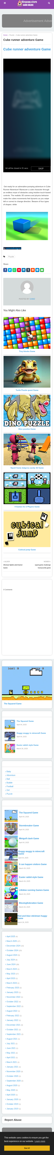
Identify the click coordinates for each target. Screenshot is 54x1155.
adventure (11, 775)
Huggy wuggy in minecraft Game (31, 733)
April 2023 (12, 978)
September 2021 (15, 1034)
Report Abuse (13, 1119)
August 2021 (13, 1039)
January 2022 (13, 1020)
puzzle (9, 794)
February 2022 (14, 1015)
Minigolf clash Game (29, 838)
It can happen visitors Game (33, 864)
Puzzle (11, 35)
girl (8, 790)
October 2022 (13, 1001)
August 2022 (13, 1011)
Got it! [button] (27, 1148)
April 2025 (12, 936)
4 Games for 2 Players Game (27, 507)
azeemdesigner (13, 248)
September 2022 (15, 1006)
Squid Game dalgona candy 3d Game (27, 468)
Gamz (32, 299)
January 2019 (13, 1109)
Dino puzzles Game (27, 429)
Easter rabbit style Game (28, 745)
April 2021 (12, 1057)
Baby (9, 771)
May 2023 (12, 973)
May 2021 (12, 1053)
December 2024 (15, 946)
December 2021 (14, 1025)
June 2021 (12, 1048)
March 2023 (13, 983)
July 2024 (12, 960)
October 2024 (14, 950)
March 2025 (13, 941)
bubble (9, 782)
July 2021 (12, 1043)
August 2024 (13, 955)
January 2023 (13, 992)
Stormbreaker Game (29, 825)
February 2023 (14, 987)
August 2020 (13, 1085)
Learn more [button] (40, 1141)
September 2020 (15, 1081)
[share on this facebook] (5, 270)
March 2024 (13, 969)
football (10, 786)
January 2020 (13, 1099)
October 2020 (13, 1076)
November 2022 (14, 997)
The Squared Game (12, 703)
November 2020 (14, 1071)
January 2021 (13, 1067)
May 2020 (12, 1090)
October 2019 (13, 1104)
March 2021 (13, 1062)
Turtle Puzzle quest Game (27, 390)
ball (8, 779)
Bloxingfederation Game (31, 903)
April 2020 (12, 1095)
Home (5, 35)
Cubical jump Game (27, 550)
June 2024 (12, 964)
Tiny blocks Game (27, 351)
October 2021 (13, 1029)
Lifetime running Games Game (34, 890)
